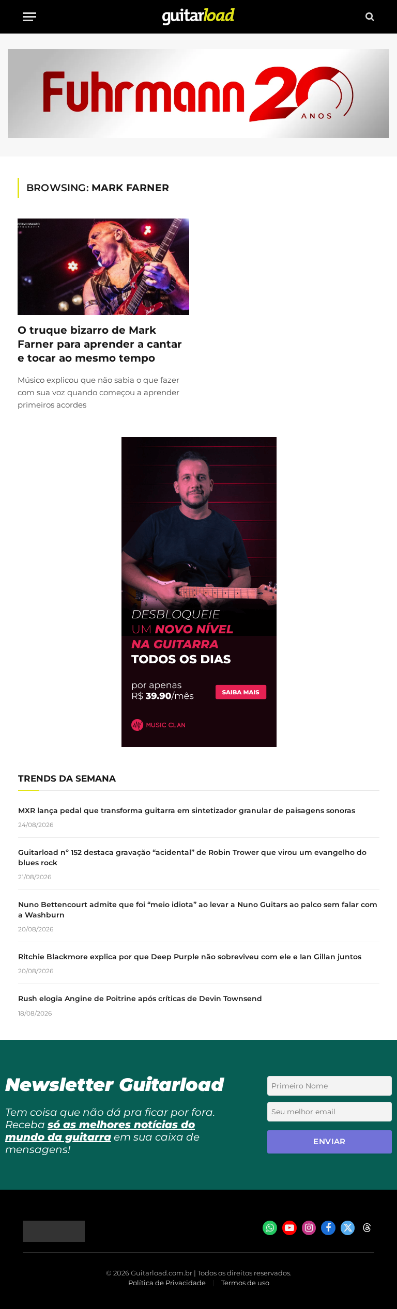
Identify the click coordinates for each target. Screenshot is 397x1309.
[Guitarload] (198, 16)
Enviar (329, 1141)
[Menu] (29, 16)
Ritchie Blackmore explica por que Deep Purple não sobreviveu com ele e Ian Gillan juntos (189, 956)
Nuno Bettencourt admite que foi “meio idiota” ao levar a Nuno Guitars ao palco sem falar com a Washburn (197, 910)
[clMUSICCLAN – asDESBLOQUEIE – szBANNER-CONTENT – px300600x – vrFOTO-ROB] (199, 744)
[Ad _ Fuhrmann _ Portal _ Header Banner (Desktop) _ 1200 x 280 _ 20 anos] (198, 135)
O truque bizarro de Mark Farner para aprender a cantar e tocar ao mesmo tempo (100, 344)
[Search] (368, 16)
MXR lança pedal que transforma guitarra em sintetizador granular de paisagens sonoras (186, 810)
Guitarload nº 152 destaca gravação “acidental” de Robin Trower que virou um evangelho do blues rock (192, 857)
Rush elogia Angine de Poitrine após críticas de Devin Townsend (140, 998)
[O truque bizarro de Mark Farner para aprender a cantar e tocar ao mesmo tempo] (103, 267)
